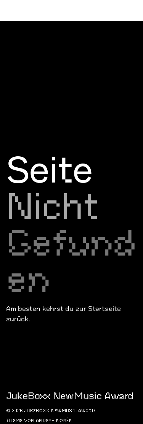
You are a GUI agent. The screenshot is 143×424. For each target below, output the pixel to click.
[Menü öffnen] (133, 53)
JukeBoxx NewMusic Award (58, 53)
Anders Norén (54, 420)
